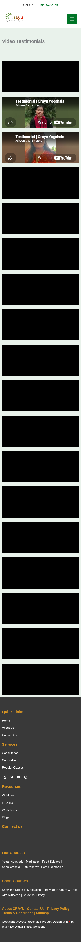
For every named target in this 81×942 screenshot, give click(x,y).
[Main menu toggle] (72, 19)
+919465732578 (47, 5)
